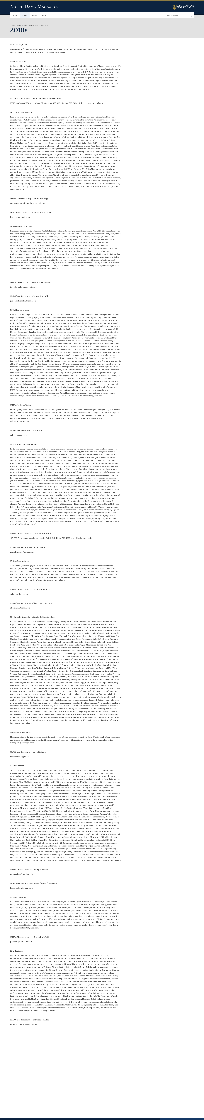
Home (15, 15)
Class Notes (44, 25)
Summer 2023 (33, 25)
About (34, 15)
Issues (24, 15)
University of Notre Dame (183, 7)
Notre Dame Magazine (34, 6)
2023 (25, 25)
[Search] (191, 15)
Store (44, 15)
